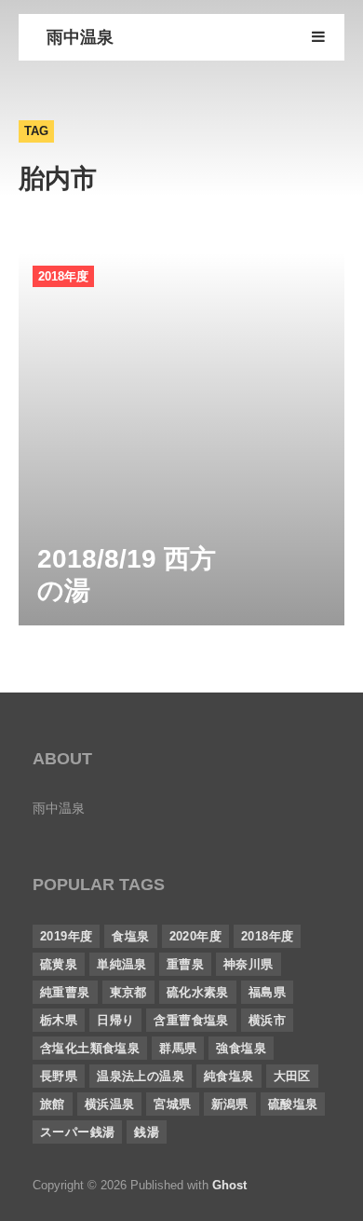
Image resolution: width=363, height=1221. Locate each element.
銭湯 (146, 1132)
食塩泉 (130, 936)
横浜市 (267, 1020)
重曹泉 (185, 964)
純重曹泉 (65, 992)
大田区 (292, 1076)
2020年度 (195, 936)
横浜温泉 (110, 1104)
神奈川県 (248, 964)
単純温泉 (122, 964)
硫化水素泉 (198, 992)
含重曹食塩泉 (191, 1020)
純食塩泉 (229, 1076)
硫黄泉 (58, 964)
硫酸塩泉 (293, 1104)
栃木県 (58, 1020)
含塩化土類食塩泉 (90, 1048)
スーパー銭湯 (77, 1132)
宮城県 (172, 1104)
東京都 (128, 992)
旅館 (52, 1104)
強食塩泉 (241, 1048)
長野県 (58, 1076)
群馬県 (177, 1048)
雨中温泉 (80, 37)
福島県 (267, 992)
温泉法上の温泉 (140, 1076)
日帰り (115, 1020)
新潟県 (230, 1104)
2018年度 (63, 276)
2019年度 (66, 936)
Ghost (229, 1185)
